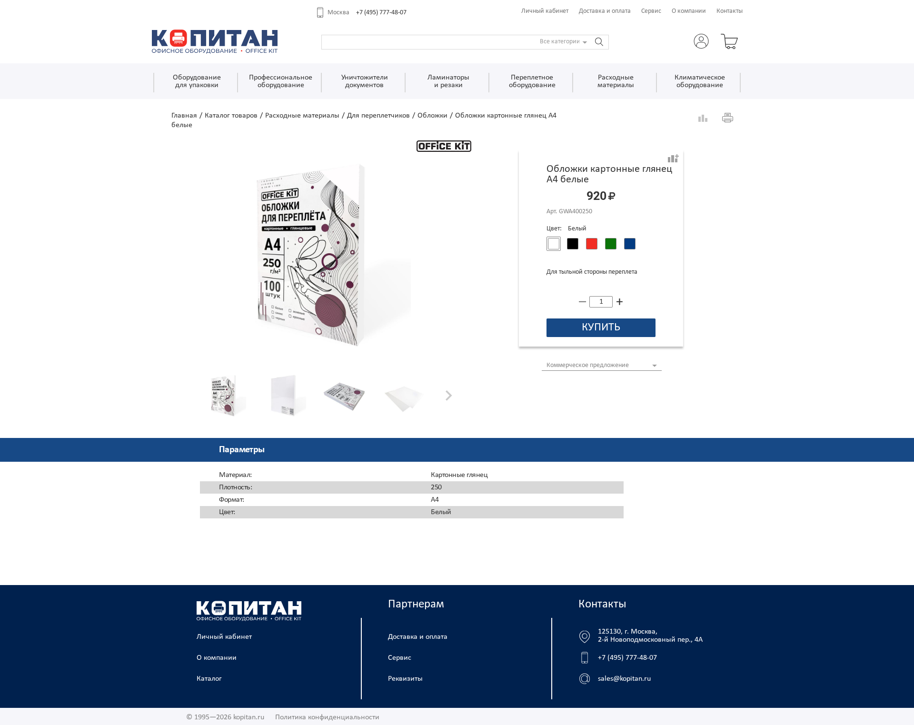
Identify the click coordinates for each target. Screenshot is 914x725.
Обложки (432, 115)
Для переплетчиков (378, 115)
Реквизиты (405, 679)
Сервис (651, 11)
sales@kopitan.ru (624, 679)
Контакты (729, 11)
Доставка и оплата (605, 11)
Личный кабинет (544, 11)
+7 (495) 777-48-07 (381, 12)
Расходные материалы (302, 115)
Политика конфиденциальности (327, 717)
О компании (689, 11)
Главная (184, 115)
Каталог (209, 679)
